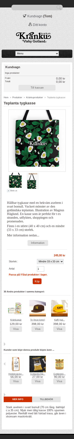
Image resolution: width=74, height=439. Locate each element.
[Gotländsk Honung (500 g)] (59, 371)
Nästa (5, 344)
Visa (15, 328)
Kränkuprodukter (34, 97)
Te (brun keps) (37, 320)
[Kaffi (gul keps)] (59, 315)
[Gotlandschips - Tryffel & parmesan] (37, 371)
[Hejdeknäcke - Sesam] (16, 371)
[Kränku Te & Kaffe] (37, 38)
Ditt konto (40, 25)
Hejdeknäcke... (15, 374)
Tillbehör (46, 399)
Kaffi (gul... (59, 320)
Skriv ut (13, 190)
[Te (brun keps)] (37, 315)
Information (37, 242)
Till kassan (37, 87)
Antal (12, 268)
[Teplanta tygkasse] (15, 188)
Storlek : (13, 261)
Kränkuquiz (16, 320)
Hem (6, 97)
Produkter (17, 97)
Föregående (5, 308)
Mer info (17, 399)
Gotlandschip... (37, 374)
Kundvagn (34, 16)
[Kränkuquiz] (16, 315)
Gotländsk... (59, 374)
